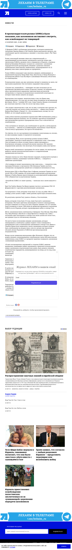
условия (12, 547)
